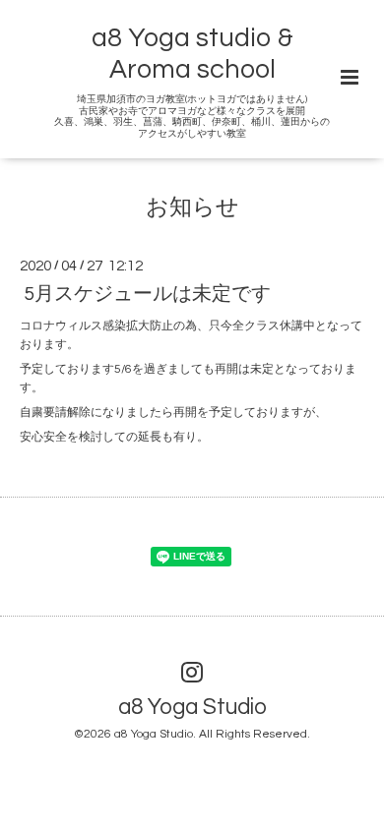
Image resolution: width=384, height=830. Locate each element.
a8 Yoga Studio (192, 706)
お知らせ (192, 208)
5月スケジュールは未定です (147, 294)
